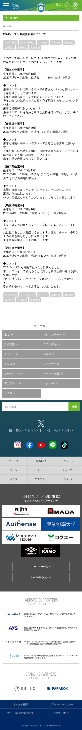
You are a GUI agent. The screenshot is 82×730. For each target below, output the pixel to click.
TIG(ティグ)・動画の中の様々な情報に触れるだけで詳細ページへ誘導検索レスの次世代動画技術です (50, 642)
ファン (13, 470)
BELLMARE (16, 430)
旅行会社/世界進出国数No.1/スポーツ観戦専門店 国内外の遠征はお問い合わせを (51, 629)
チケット (58, 8)
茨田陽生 (22, 47)
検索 (74, 406)
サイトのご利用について (20, 712)
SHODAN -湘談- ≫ (41, 577)
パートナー (49, 363)
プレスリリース (52, 334)
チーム (41, 470)
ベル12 (47, 354)
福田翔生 (9, 47)
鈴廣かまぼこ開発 (32, 613)
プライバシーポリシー (61, 704)
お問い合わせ (61, 712)
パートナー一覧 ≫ (41, 566)
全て (7, 334)
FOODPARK (53, 430)
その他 (8, 393)
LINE (53, 443)
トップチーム (27, 42)
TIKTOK (64, 443)
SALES (69, 430)
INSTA (18, 443)
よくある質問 (20, 704)
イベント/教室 (51, 373)
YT (41, 443)
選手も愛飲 (67, 613)
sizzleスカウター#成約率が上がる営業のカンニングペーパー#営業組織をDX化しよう (51, 656)
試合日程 (41, 461)
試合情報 (9, 344)
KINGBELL (35, 430)
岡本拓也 (56, 42)
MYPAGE (16, 8)
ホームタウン (12, 373)
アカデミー (10, 383)
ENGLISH (75, 8)
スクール (48, 383)
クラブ (13, 479)
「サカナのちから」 (51, 613)
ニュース (43, 42)
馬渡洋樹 (35, 47)
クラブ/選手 (10, 42)
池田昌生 (68, 42)
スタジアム (68, 470)
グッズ (66, 8)
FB (29, 443)
